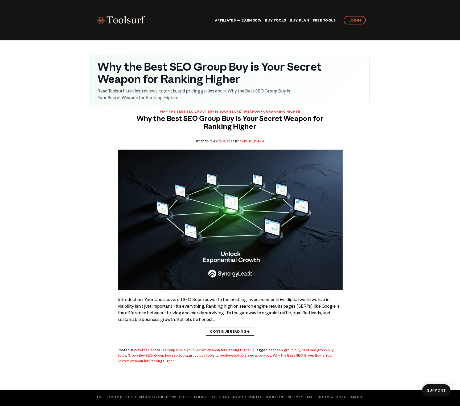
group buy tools (202, 355)
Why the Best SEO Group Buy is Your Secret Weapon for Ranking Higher (230, 111)
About (357, 397)
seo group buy (259, 355)
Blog (224, 397)
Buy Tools (275, 20)
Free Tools (324, 20)
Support (436, 390)
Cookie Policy (193, 397)
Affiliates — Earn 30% (238, 20)
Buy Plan (299, 20)
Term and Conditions (155, 397)
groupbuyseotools (231, 355)
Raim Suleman (252, 141)
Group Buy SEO (140, 355)
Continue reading (230, 331)
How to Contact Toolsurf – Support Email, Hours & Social (290, 397)
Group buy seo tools (170, 355)
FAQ (213, 397)
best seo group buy (284, 350)
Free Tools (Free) (114, 397)
